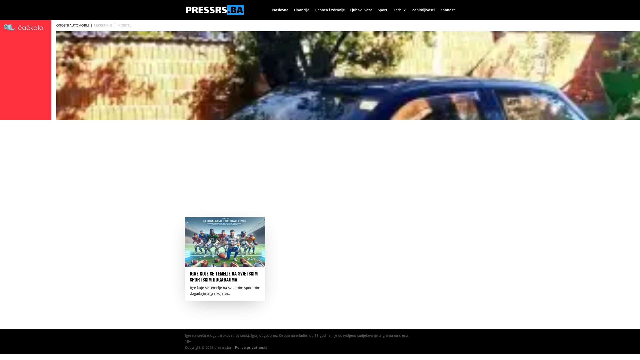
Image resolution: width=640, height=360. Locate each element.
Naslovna (280, 10)
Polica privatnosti (251, 347)
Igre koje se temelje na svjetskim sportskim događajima (224, 276)
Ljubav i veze (361, 10)
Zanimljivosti (423, 10)
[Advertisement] (320, 159)
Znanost (447, 10)
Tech (397, 10)
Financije (301, 10)
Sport (383, 10)
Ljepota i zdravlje (330, 10)
